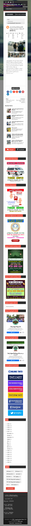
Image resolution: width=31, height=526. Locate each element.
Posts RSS (11, 523)
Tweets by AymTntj (9, 306)
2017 (8, 431)
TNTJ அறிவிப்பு (16, 476)
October (9, 435)
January (9, 448)
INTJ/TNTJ (9, 476)
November (9, 433)
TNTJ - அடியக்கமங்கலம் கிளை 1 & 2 (19, 519)
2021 (8, 423)
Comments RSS (18, 523)
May (8, 443)
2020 (8, 425)
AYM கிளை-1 (9, 471)
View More (10, 488)
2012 (8, 458)
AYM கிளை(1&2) (10, 473)
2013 (8, 456)
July (8, 441)
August (8, 439)
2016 (8, 450)
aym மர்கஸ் (18, 473)
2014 (8, 454)
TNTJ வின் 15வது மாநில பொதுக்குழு (13, 479)
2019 (8, 427)
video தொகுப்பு (14, 484)
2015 (8, 452)
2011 (8, 460)
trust (7, 484)
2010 (8, 462)
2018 (8, 429)
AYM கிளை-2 (17, 471)
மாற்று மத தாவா (10, 21)
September (9, 437)
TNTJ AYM (20, 521)
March (8, 446)
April (8, 445)
